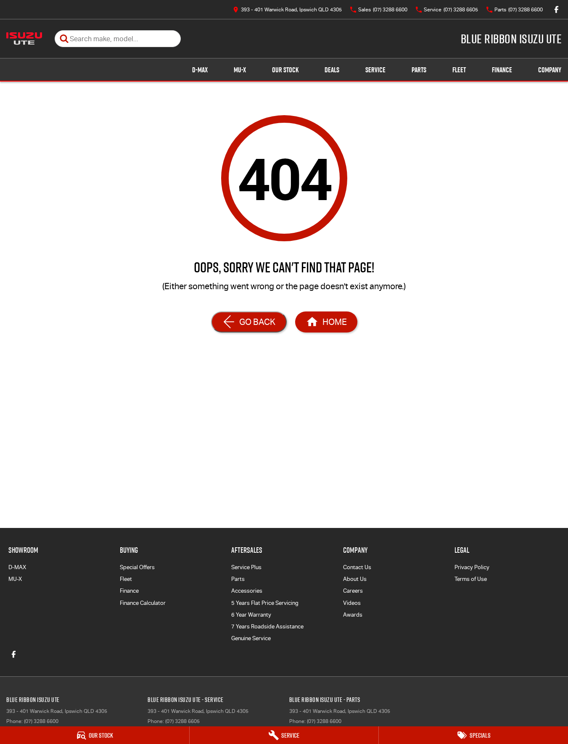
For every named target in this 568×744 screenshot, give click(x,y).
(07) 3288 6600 (41, 721)
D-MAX (200, 70)
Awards (352, 615)
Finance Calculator (143, 603)
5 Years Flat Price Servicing (265, 603)
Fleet (459, 70)
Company (549, 70)
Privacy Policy (471, 567)
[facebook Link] (556, 9)
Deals (332, 70)
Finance (502, 70)
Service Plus (246, 567)
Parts (419, 70)
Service (375, 70)
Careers (353, 591)
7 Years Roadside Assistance (267, 626)
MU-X (240, 70)
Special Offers (137, 567)
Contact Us (357, 567)
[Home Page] (24, 38)
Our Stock (285, 70)
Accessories (246, 591)
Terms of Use (470, 579)
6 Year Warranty (251, 615)
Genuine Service (251, 638)
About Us (355, 579)
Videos (352, 603)
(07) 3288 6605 (182, 721)
